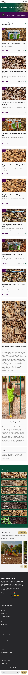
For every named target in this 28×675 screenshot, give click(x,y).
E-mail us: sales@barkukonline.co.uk (9, 634)
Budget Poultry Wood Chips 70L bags (12, 255)
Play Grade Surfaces (5, 616)
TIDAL (18, 667)
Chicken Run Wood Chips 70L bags (13, 43)
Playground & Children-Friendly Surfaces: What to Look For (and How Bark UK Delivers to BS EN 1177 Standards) (11, 557)
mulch (10, 359)
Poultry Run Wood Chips (6, 605)
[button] (25, 566)
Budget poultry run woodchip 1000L (12, 225)
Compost (3, 621)
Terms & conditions (5, 655)
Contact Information (6, 628)
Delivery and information (7, 652)
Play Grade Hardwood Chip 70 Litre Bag (14, 134)
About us (3, 646)
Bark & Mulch (4, 610)
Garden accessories (5, 619)
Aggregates (3, 608)
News (2, 649)
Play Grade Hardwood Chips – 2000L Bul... (12, 195)
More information (5, 640)
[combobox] (10, 672)
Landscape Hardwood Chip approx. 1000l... (14, 103)
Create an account (5, 660)
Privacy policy (4, 663)
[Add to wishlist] (23, 29)
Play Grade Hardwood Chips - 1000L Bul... (14, 166)
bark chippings (17, 359)
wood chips (18, 366)
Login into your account (6, 657)
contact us (4, 443)
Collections (3, 601)
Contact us (3, 644)
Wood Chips (4, 613)
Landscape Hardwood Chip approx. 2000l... (14, 72)
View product (21, 50)
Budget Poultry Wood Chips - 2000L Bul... (14, 285)
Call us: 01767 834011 (6, 632)
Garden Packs (4, 624)
